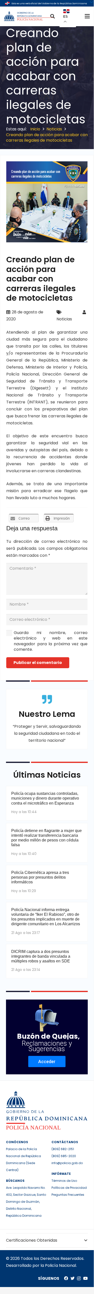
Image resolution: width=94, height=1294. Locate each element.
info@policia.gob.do (67, 1163)
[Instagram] (79, 1278)
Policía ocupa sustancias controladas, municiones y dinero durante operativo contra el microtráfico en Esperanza (45, 798)
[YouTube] (85, 1278)
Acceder (47, 1061)
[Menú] (87, 16)
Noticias (64, 319)
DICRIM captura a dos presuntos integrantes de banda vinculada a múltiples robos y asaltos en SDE (40, 956)
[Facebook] (66, 1278)
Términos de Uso (64, 1181)
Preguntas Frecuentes (68, 1195)
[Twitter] (72, 1278)
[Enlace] (29, 16)
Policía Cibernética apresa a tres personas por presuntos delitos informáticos (40, 877)
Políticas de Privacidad (69, 1188)
